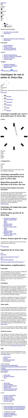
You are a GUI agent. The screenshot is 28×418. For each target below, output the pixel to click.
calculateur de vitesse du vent (18, 345)
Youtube (22, 409)
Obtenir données (5, 203)
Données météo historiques (10, 55)
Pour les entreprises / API (10, 49)
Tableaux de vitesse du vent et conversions (14, 38)
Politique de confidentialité (10, 66)
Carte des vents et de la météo (11, 32)
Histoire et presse (8, 46)
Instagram (22, 407)
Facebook (15, 70)
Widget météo (7, 40)
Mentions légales (8, 67)
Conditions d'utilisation (9, 64)
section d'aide (4, 324)
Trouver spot (5, 246)
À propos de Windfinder (10, 48)
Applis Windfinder (8, 45)
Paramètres (8, 26)
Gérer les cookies (8, 59)
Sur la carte (4, 92)
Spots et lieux (7, 33)
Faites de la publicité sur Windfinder (12, 56)
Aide (7, 24)
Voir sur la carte (7, 70)
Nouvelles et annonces (9, 57)
